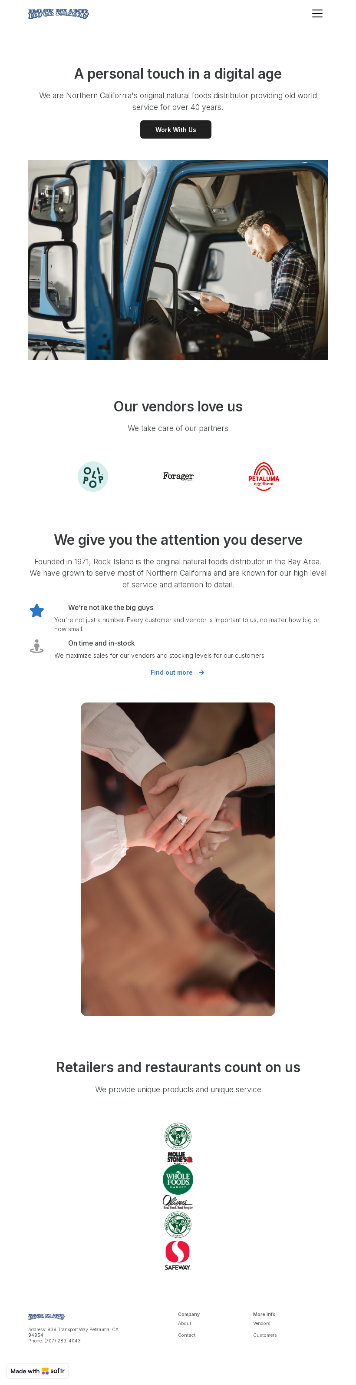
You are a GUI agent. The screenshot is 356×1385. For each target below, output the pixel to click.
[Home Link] (58, 13)
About (184, 1323)
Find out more (172, 672)
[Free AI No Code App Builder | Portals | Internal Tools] (37, 1371)
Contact (187, 1335)
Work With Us (175, 129)
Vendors (261, 1323)
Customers (265, 1335)
